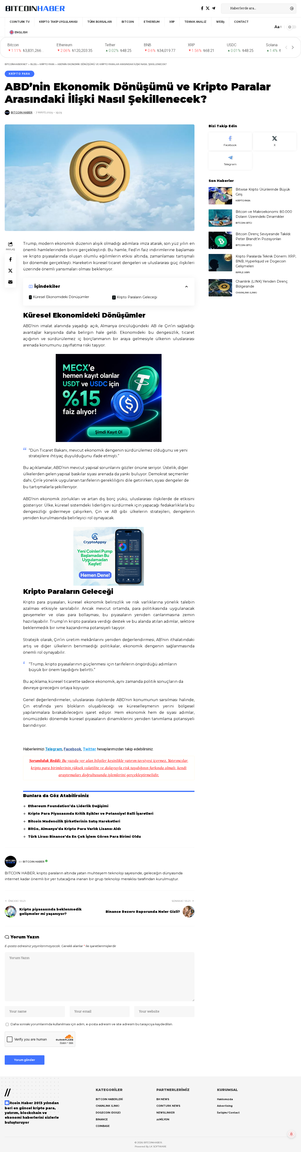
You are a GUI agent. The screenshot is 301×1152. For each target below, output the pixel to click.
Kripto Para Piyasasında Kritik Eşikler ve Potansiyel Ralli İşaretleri (90, 813)
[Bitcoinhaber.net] (35, 8)
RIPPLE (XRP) (243, 272)
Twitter (89, 749)
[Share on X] (10, 270)
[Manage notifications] (291, 1134)
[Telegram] (213, 8)
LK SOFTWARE (157, 1146)
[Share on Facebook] (10, 259)
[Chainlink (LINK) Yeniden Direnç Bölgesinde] (220, 287)
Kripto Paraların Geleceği (137, 297)
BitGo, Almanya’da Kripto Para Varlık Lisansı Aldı (74, 829)
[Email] (10, 282)
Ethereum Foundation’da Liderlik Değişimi (68, 806)
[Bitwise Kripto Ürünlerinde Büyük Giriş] (220, 195)
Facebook (72, 749)
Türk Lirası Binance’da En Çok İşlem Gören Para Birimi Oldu (84, 836)
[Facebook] (202, 8)
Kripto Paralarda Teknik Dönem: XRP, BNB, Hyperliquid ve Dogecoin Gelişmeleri (266, 261)
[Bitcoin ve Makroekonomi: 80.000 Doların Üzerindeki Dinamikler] (220, 218)
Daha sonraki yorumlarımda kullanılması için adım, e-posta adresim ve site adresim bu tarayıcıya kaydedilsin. (92, 1024)
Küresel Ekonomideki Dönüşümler (61, 297)
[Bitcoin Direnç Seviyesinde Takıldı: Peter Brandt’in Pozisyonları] (220, 240)
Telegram (53, 749)
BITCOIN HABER (21, 112)
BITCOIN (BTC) (244, 222)
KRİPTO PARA (19, 73)
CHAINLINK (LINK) (246, 292)
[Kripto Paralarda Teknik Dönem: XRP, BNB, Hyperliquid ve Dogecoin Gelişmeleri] (220, 262)
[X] (208, 8)
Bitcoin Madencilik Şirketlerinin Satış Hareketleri (74, 821)
